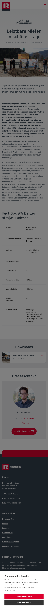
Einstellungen (24, 603)
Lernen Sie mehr (9, 590)
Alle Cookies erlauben (24, 596)
